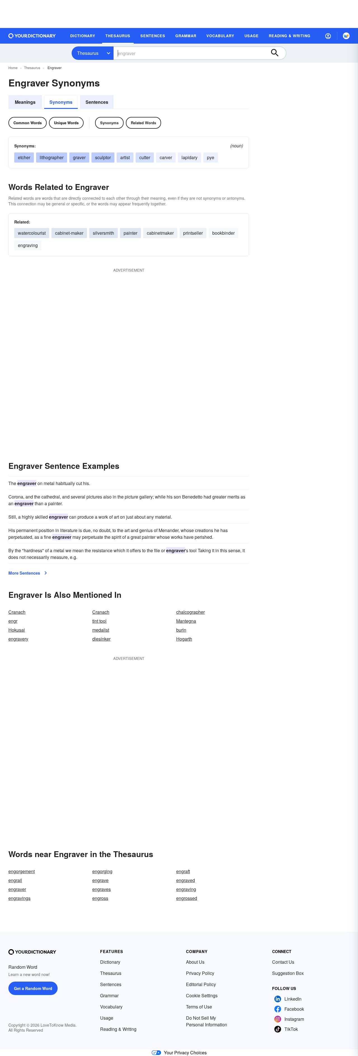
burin (181, 630)
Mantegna (186, 621)
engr (12, 621)
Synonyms (61, 102)
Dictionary (110, 962)
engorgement (21, 871)
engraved (185, 880)
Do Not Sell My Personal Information (206, 1021)
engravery (18, 639)
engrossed (186, 898)
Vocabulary (111, 1006)
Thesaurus (87, 53)
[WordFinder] (346, 35)
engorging (102, 871)
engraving (28, 245)
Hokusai (16, 630)
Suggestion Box (288, 973)
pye (210, 157)
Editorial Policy (201, 984)
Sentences (97, 102)
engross (100, 898)
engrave (100, 880)
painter (130, 233)
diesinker (101, 639)
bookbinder (223, 233)
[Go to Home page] (32, 35)
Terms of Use (199, 1006)
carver (166, 157)
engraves (101, 889)
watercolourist (32, 233)
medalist (100, 630)
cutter (144, 157)
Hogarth (184, 639)
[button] (328, 36)
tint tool (99, 621)
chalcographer (190, 612)
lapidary (189, 157)
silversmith (103, 233)
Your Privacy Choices (185, 1052)
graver (79, 157)
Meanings (25, 102)
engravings (19, 898)
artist (125, 157)
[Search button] (277, 53)
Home (13, 67)
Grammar (109, 995)
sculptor (103, 157)
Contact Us (283, 962)
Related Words (143, 122)
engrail (15, 880)
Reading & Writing (118, 1029)
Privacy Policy (200, 973)
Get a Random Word (33, 988)
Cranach (16, 612)
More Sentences (24, 573)
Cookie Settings (202, 995)
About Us (195, 962)
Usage (106, 1018)
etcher (24, 157)
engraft (183, 871)
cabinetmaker (160, 233)
